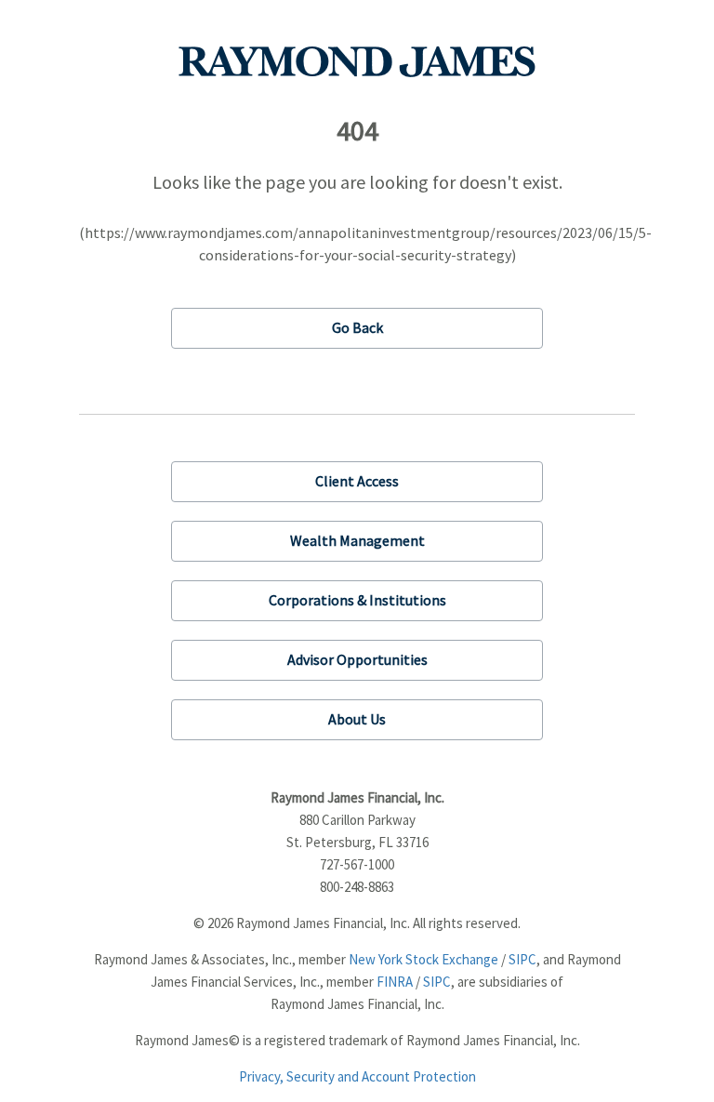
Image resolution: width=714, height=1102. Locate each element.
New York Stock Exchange (423, 959)
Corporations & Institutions (357, 600)
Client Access (357, 480)
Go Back (357, 327)
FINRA (395, 981)
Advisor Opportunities (357, 659)
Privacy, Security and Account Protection (357, 1076)
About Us (357, 719)
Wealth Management (357, 540)
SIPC (522, 959)
